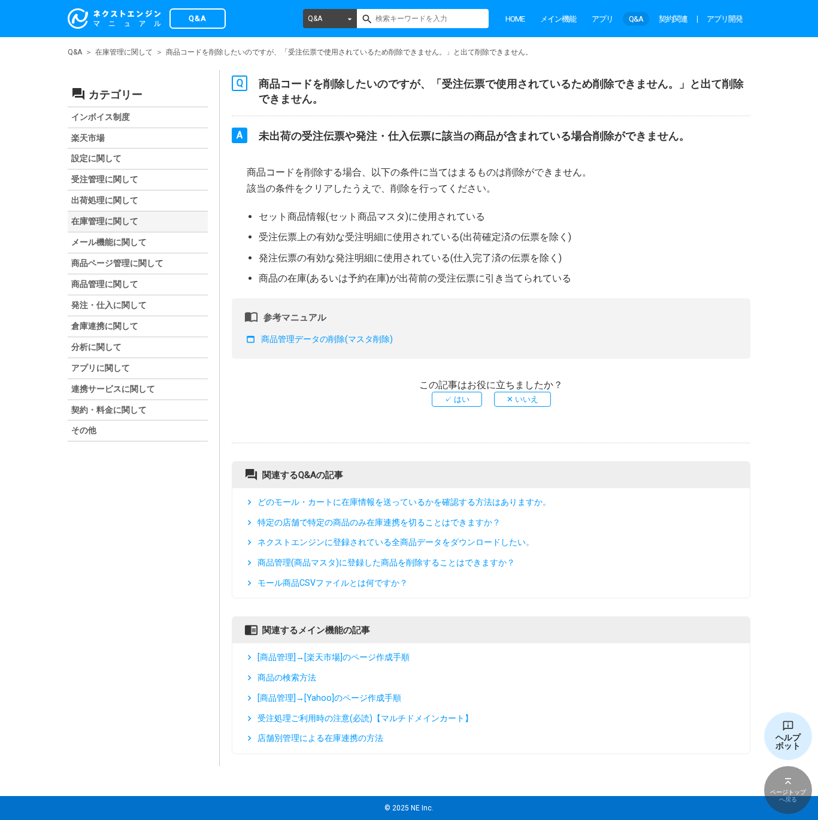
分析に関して (96, 347)
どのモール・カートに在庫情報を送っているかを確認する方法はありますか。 (404, 502)
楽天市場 (88, 138)
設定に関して (96, 158)
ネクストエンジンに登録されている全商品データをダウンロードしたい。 (395, 542)
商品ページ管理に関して (117, 263)
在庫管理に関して (124, 52)
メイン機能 (558, 18)
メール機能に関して (109, 242)
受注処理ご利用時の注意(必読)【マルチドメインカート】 (365, 718)
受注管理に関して (104, 179)
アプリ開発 (725, 18)
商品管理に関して (104, 284)
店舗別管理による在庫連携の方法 (320, 738)
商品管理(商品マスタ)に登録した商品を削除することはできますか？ (386, 562)
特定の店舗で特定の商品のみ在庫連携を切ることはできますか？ (379, 522)
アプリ (602, 18)
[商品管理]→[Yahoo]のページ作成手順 (329, 698)
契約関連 (673, 18)
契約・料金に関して (109, 409)
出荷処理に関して (104, 200)
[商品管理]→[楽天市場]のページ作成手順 (333, 657)
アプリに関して (100, 368)
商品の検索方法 (286, 677)
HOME (515, 18)
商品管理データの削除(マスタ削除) (327, 339)
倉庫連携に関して (104, 326)
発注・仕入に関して (109, 305)
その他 (83, 430)
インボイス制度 (100, 117)
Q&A (315, 18)
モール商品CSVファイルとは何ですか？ (332, 583)
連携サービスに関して (113, 389)
